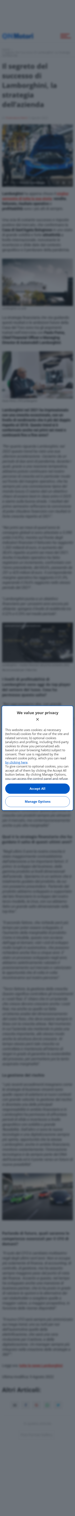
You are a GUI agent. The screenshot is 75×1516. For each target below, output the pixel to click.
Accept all (37, 788)
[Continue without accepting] (37, 719)
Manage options (37, 801)
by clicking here (16, 762)
